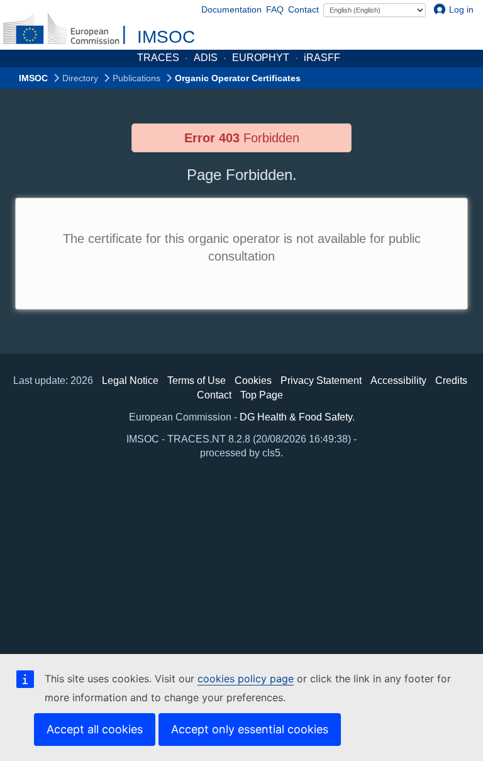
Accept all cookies (95, 729)
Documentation (231, 9)
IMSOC (166, 37)
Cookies (253, 380)
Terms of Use (196, 380)
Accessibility (398, 380)
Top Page (261, 395)
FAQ (275, 9)
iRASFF (322, 57)
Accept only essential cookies (249, 729)
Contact (303, 9)
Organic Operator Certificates (238, 78)
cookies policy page (245, 678)
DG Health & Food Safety (296, 417)
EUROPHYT (260, 57)
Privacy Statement (321, 380)
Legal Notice (130, 380)
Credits (451, 380)
